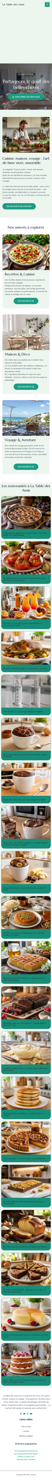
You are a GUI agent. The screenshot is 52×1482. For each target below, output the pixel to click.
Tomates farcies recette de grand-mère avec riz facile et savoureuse (24, 579)
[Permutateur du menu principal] (47, 4)
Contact (26, 1431)
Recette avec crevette (26, 1459)
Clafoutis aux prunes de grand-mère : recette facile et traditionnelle (25, 534)
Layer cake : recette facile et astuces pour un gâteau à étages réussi (24, 1381)
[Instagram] (28, 1414)
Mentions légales (26, 1436)
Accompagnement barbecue (26, 1451)
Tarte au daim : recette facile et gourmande (24, 1158)
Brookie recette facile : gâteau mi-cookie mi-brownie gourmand (24, 1291)
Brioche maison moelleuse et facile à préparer (25, 1247)
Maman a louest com (26, 1456)
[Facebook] (21, 1414)
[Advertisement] (26, 36)
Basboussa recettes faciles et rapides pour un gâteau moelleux (24, 979)
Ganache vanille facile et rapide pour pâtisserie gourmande (25, 1069)
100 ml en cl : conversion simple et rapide (23, 711)
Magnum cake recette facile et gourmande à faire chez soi (24, 1024)
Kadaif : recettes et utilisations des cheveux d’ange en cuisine (24, 934)
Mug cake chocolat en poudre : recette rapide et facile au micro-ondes (25, 844)
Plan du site (26, 1426)
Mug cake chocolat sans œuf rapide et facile (24, 799)
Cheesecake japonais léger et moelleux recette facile (25, 1336)
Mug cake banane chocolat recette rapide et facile (24, 889)
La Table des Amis (13, 4)
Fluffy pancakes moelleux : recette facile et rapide (23, 1114)
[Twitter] (24, 1414)
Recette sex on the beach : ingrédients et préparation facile (22, 624)
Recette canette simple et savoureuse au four (24, 668)
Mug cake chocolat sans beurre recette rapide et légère (25, 755)
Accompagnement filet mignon (26, 1454)
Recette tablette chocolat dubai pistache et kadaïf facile (24, 1202)
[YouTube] (31, 1414)
